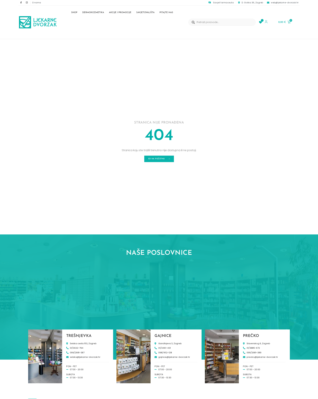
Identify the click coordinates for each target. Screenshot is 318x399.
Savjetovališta (145, 12)
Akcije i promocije (120, 12)
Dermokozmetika (93, 12)
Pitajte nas (166, 12)
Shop (74, 12)
